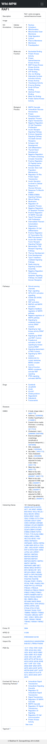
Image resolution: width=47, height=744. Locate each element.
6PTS (31, 659)
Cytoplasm (32, 27)
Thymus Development (36, 253)
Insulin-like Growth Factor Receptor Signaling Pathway (35, 241)
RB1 (25, 599)
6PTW (36, 659)
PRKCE (27, 592)
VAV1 (26, 617)
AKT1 (26, 509)
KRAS (41, 547)
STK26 (26, 608)
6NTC (39, 657)
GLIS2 (36, 534)
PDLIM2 (27, 581)
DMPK (32, 529)
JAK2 (31, 547)
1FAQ (31, 648)
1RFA (26, 650)
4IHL (34, 657)
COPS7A (33, 527)
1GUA (40, 648)
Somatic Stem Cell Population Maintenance (35, 170)
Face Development (35, 255)
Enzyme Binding (34, 85)
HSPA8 (41, 543)
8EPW (26, 670)
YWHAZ (40, 621)
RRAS (38, 601)
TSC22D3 (27, 615)
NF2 (39, 570)
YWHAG (27, 621)
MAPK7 (27, 563)
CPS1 (39, 527)
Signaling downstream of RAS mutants (36, 350)
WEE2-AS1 (39, 617)
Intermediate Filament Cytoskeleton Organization (36, 223)
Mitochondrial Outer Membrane (35, 32)
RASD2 (33, 597)
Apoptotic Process (35, 118)
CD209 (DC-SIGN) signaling (34, 298)
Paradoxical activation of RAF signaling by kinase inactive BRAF (35, 343)
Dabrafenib (32, 398)
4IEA (31, 657)
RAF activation (33, 302)
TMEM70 (34, 612)
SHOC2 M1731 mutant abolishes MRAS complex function (34, 361)
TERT (39, 610)
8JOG (26, 672)
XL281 (30, 389)
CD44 (41, 518)
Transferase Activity (35, 83)
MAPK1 (34, 561)
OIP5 (33, 574)
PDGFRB (35, 579)
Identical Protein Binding (34, 93)
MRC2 (32, 568)
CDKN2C (27, 525)
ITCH (41, 545)
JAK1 (26, 547)
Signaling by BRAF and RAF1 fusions (35, 336)
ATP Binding (32, 71)
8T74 (35, 672)
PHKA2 (37, 583)
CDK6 (26, 523)
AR (30, 509)
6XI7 (26, 663)
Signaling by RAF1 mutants (35, 354)
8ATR (39, 666)
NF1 (35, 570)
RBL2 (36, 599)
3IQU (39, 650)
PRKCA (35, 590)
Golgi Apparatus (34, 36)
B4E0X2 (27, 643)
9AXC (35, 675)
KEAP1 (36, 547)
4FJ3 (35, 654)
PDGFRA (27, 579)
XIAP (26, 619)
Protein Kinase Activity (33, 54)
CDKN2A (32, 523)
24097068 (39, 433)
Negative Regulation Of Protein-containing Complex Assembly (36, 156)
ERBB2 (27, 532)
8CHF (35, 668)
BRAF (32, 516)
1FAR (35, 648)
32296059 (38, 415)
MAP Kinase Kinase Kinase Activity (35, 66)
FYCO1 (27, 534)
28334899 (37, 456)
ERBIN (32, 532)
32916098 (31, 444)
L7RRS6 (34, 643)
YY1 (25, 624)
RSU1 (32, 603)
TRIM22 (41, 612)
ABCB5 (27, 507)
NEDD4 (31, 570)
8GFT (36, 670)
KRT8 (32, 550)
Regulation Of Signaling (33, 711)
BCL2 (35, 511)
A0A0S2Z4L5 (29, 641)
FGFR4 (38, 532)
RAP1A (39, 594)
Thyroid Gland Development (33, 151)
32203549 (37, 449)
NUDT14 (27, 574)
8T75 (39, 672)
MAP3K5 (27, 561)
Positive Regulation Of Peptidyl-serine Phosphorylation (35, 163)
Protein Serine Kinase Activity (36, 99)
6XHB (41, 661)
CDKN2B (39, 523)
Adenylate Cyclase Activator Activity (35, 77)
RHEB (33, 601)
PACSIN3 (38, 574)
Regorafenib (32, 396)
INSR (31, 545)
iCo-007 (31, 391)
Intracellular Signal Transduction (35, 682)
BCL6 (26, 514)
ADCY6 (33, 507)
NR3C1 (33, 572)
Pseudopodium (33, 45)
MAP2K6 (27, 559)
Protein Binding (33, 69)
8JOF (41, 670)
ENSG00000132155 (31, 637)
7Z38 (38, 663)
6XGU (26, 661)
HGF (38, 538)
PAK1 (26, 576)
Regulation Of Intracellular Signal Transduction (35, 692)
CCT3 (37, 518)
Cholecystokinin (34, 393)
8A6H (35, 666)
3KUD (35, 652)
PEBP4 (39, 581)
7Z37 (34, 663)
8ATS (26, 668)
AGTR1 (38, 507)
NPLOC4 (27, 572)
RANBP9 (33, 594)
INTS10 (36, 545)
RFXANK (27, 601)
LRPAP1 (36, 552)
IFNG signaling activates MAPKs (34, 377)
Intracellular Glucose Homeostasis (35, 110)
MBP (35, 565)
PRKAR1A (28, 590)
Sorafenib (31, 384)
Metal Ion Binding (34, 96)
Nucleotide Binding (35, 51)
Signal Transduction (35, 120)
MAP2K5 (34, 556)
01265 (26, 632)
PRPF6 (27, 594)
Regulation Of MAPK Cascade (35, 700)
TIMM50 (27, 612)
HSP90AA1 (33, 541)
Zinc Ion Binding (34, 74)
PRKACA (34, 588)
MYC (26, 570)
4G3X (26, 657)
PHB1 (32, 583)
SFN (36, 603)
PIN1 (42, 583)
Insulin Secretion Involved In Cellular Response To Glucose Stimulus (35, 184)
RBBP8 (30, 599)
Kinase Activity (33, 80)
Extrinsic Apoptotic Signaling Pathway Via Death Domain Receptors (35, 137)
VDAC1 (31, 617)
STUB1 (37, 608)
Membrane (32, 43)
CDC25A (27, 520)
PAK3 (36, 576)
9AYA (26, 677)
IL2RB (26, 545)
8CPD (40, 668)
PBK (40, 576)
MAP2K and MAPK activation (35, 305)
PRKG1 (39, 592)
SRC (37, 606)
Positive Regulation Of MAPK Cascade (35, 213)
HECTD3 (27, 538)
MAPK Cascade (34, 107)
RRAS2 (27, 603)
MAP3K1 (34, 559)
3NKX (40, 652)
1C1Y (26, 648)
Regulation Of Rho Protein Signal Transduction (35, 176)
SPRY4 (32, 606)
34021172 (31, 413)
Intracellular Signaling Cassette (36, 687)
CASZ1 (37, 516)
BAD (26, 511)
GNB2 (41, 534)
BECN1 (31, 514)
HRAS (26, 541)
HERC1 (34, 538)
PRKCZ (33, 592)
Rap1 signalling (33, 291)
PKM (26, 585)
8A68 (26, 666)
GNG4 (26, 536)
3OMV (30, 654)
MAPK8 (33, 563)
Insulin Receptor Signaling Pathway (35, 130)
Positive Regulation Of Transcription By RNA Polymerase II (35, 235)
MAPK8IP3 (28, 565)
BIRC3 (26, 516)
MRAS (26, 568)
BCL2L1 (40, 511)
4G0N (39, 654)
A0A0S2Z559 (39, 641)
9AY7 (40, 675)
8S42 (31, 672)
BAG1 (30, 511)
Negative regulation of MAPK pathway (36, 316)
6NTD (26, 659)
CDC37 (33, 520)
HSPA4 (35, 543)
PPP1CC (31, 585)
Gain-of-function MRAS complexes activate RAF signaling (34, 370)
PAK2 (31, 576)
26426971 (31, 476)
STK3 (32, 608)
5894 (26, 628)
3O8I (26, 654)
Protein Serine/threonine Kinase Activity (34, 60)
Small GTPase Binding (33, 88)
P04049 (40, 643)
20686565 (31, 433)
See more (29, 724)
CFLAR (34, 525)
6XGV (31, 661)
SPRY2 (27, 606)
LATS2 (26, 552)
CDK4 (39, 520)
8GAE (31, 670)
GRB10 (32, 536)
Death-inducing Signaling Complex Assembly (35, 266)
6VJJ (40, 659)
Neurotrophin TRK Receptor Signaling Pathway (35, 248)
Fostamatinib (33, 400)
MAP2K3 (27, 556)
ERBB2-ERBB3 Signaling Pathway (35, 195)
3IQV (26, 652)
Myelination (32, 201)
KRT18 (26, 550)
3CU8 (31, 650)
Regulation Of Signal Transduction (35, 707)
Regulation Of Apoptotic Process (35, 204)
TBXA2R (27, 610)
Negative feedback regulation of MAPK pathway (35, 310)
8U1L (26, 675)
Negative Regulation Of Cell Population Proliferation (35, 125)
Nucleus (31, 25)
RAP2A (27, 597)
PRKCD (41, 590)
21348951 (31, 420)
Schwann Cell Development (33, 144)
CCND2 (31, 518)
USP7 (41, 615)
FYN (31, 534)
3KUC (31, 652)
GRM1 (37, 536)
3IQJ (35, 650)
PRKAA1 (27, 588)
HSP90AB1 (28, 543)
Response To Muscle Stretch (36, 191)
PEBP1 (33, 581)
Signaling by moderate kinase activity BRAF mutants (34, 323)
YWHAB (32, 619)
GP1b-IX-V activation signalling (35, 294)
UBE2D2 (35, 615)
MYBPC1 (38, 568)
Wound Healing (33, 199)
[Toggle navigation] (41, 4)
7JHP (30, 663)
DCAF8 (27, 529)
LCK (31, 552)
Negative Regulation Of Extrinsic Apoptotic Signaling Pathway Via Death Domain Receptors (35, 275)
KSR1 (36, 550)
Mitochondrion (33, 29)
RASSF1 (39, 597)
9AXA (31, 675)
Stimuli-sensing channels (33, 287)
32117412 (31, 429)
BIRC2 (37, 514)
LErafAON (32, 387)
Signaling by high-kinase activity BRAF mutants (36, 331)
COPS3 (27, 527)
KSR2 (41, 550)
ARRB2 (39, 509)
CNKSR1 (40, 525)
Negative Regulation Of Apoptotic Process (36, 209)
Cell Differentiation (34, 147)
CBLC (26, 518)
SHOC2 (41, 603)
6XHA (36, 661)
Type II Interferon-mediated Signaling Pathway (35, 259)
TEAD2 (33, 610)
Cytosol (31, 38)
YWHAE (38, 619)
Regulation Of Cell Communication (34, 716)
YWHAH (34, 621)
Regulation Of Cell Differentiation (34, 229)
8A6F (30, 666)
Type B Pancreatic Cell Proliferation (35, 218)
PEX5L (26, 583)
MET (39, 565)
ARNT (34, 509)
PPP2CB (38, 585)
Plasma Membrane (35, 40)
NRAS (39, 572)
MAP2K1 (27, 554)
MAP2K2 (34, 554)
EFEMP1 (38, 529)
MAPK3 (40, 561)
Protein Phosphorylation (34, 115)
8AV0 (31, 668)
